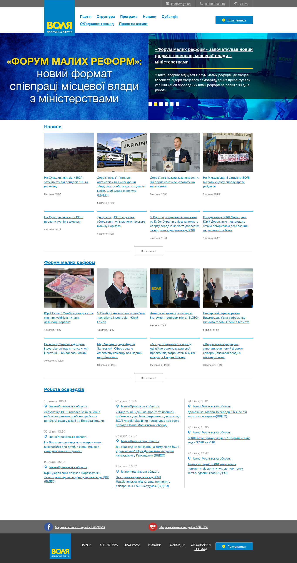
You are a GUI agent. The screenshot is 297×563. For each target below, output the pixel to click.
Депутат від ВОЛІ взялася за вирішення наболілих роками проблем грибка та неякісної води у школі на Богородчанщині (74, 416)
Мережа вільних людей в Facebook (80, 527)
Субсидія (170, 16)
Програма (128, 16)
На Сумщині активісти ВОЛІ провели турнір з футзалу (63, 219)
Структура (106, 16)
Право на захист (133, 23)
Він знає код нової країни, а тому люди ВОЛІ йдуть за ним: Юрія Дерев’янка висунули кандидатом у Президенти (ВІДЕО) (147, 450)
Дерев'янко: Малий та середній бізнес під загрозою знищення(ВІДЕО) (217, 414)
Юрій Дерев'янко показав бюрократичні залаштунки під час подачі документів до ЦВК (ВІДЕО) (76, 476)
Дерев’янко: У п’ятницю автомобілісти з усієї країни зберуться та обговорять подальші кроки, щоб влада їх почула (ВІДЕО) (121, 186)
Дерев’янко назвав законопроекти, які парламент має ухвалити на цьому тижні (174, 181)
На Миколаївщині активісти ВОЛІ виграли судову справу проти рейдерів (226, 181)
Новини (149, 16)
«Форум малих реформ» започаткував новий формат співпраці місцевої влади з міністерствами (204, 55)
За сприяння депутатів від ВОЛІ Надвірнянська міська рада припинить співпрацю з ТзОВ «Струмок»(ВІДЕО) (143, 481)
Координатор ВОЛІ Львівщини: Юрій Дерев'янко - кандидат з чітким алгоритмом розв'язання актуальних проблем (225, 223)
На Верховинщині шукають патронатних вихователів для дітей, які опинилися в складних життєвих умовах (72, 446)
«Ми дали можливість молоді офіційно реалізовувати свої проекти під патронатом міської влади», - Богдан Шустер (172, 350)
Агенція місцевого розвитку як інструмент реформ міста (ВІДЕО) (174, 315)
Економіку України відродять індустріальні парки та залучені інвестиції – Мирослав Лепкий (66, 348)
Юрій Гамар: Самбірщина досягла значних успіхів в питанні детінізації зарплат (68, 317)
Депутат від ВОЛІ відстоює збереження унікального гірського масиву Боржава (121, 221)
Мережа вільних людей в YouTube (183, 527)
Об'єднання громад (97, 23)
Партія (85, 16)
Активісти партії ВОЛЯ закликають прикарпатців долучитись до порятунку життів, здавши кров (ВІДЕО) (215, 468)
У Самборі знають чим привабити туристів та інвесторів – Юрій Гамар (121, 317)
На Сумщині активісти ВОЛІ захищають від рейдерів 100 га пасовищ (66, 181)
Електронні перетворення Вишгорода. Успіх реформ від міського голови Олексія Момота (226, 317)
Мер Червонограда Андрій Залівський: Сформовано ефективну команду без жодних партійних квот (119, 350)
